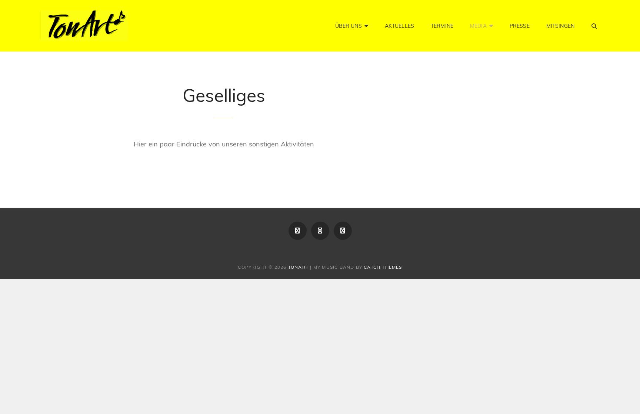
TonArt (298, 267)
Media (478, 26)
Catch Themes (383, 267)
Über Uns (348, 26)
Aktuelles (399, 26)
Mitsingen (560, 26)
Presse (520, 26)
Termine (442, 26)
